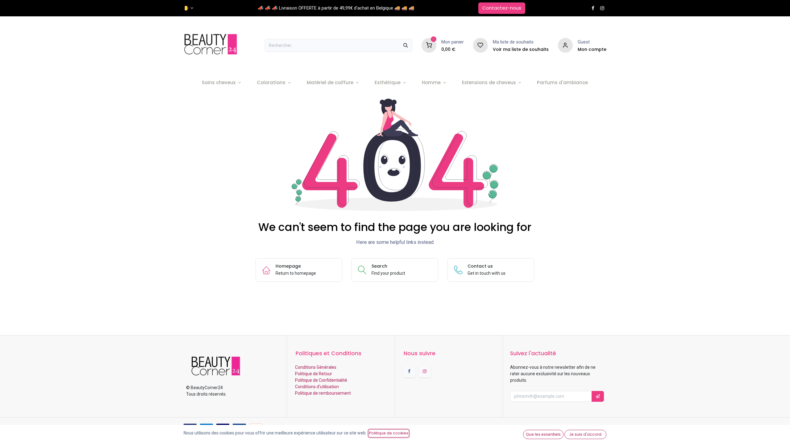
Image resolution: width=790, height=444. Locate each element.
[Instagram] (602, 8)
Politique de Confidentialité (320, 380)
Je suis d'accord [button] (585, 434)
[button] (598, 396)
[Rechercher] (405, 45)
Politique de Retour (313, 373)
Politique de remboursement (322, 393)
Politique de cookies (388, 433)
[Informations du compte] (565, 45)
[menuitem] (221, 82)
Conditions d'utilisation (316, 386)
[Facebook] (593, 8)
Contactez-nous (501, 8)
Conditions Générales (315, 367)
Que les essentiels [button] (543, 434)
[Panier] (429, 45)
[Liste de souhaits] (480, 45)
